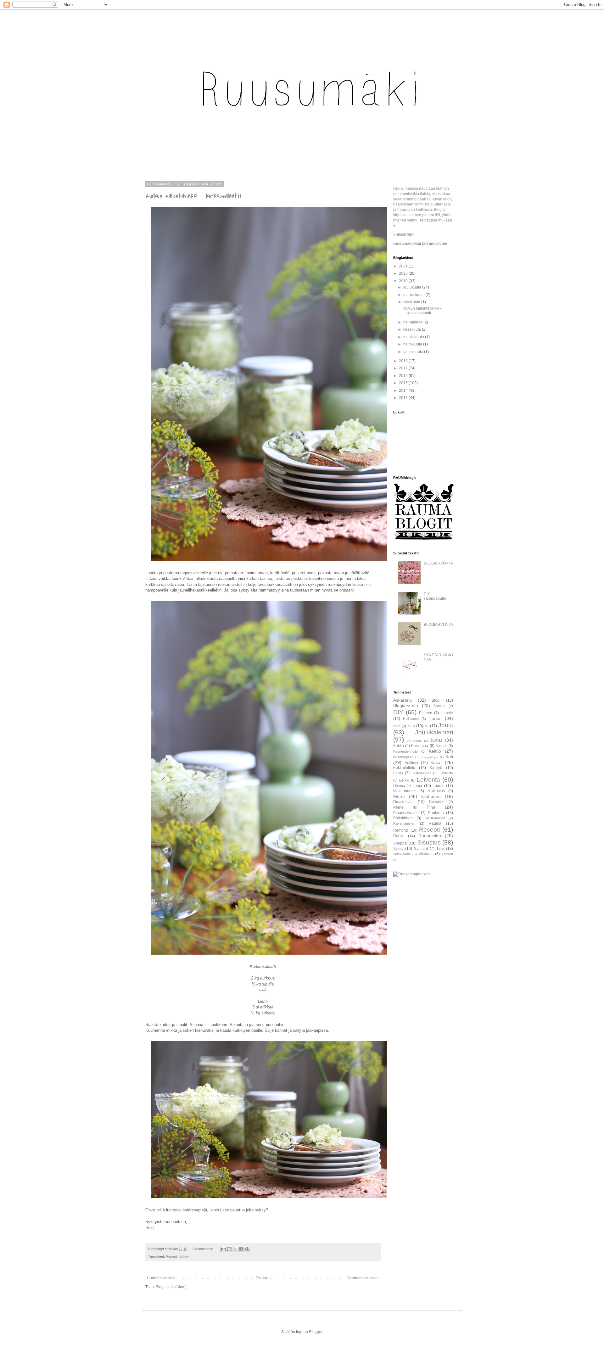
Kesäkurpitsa (403, 757)
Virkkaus (426, 854)
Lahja (398, 773)
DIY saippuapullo (435, 596)
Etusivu (262, 1278)
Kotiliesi (411, 762)
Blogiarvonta (405, 705)
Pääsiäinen (403, 818)
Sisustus (429, 842)
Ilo (426, 726)
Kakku (398, 746)
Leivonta (428, 779)
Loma (417, 785)
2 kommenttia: (203, 1249)
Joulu (445, 725)
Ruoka (399, 836)
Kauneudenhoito (405, 751)
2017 (404, 368)
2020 (404, 273)
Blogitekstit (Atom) (171, 1287)
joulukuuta (412, 287)
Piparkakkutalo (406, 813)
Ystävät (447, 854)
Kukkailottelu (404, 768)
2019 (404, 281)
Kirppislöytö (430, 757)
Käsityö (436, 768)
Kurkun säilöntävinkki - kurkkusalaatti (193, 195)
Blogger (315, 1332)
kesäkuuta (412, 329)
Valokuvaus (402, 854)
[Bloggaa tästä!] (229, 1249)
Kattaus (441, 746)
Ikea (411, 726)
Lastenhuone (421, 773)
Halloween (411, 719)
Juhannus (414, 740)
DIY (398, 712)
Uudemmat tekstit (161, 1278)
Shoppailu (402, 843)
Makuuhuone (404, 791)
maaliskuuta (414, 337)
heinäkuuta (413, 322)
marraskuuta (414, 295)
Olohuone (431, 796)
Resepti (171, 1256)
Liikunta (399, 786)
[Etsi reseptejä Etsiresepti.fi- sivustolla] (412, 874)
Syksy (184, 1256)
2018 (404, 361)
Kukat (436, 762)
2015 (404, 383)
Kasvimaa (419, 746)
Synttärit (421, 848)
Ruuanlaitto (429, 835)
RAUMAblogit (435, 818)
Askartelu (402, 700)
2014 (404, 390)
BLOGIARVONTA (438, 563)
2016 (404, 375)
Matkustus (436, 791)
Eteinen (425, 713)
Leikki (404, 780)
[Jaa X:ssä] (235, 1249)
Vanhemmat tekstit (362, 1278)
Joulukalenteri (434, 732)
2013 (404, 398)
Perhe (398, 807)
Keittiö (435, 751)
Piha (431, 807)
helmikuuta (413, 344)
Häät (396, 726)
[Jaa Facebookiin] (241, 1249)
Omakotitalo (403, 802)
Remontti (401, 830)
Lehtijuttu (446, 773)
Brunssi (439, 706)
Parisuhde (437, 802)
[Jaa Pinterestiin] (247, 1249)
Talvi (440, 848)
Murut (399, 796)
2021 (404, 266)
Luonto (439, 785)
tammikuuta (413, 352)
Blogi (436, 700)
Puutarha (436, 813)
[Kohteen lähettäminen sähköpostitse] (223, 1249)
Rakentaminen (404, 823)
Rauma (435, 823)
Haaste (447, 713)
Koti (449, 756)
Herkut (435, 718)
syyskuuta (412, 302)
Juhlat (436, 740)
